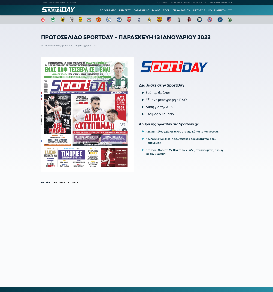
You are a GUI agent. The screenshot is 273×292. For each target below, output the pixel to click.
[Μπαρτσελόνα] (159, 19)
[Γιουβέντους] (178, 19)
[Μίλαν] (189, 19)
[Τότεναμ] (139, 19)
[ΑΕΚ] (63, 19)
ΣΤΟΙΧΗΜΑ (162, 2)
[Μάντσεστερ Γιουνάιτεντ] (98, 19)
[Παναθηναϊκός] (53, 19)
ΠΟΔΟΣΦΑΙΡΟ (108, 10)
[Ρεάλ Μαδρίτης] (149, 19)
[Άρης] (80, 19)
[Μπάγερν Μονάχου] (209, 19)
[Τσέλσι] (119, 19)
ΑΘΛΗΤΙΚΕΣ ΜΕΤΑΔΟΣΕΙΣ (196, 2)
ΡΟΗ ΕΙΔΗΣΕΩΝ (217, 10)
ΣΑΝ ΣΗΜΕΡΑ (176, 2)
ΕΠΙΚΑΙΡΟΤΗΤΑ (181, 10)
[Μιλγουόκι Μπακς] (230, 19)
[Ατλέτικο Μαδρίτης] (169, 19)
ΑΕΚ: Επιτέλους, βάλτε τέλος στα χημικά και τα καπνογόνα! (182, 131)
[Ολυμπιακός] (43, 19)
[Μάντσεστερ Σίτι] (108, 19)
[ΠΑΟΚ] (71, 19)
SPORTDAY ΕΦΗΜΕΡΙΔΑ (221, 2)
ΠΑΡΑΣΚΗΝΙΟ (141, 10)
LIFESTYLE (199, 10)
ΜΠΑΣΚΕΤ (125, 10)
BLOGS (156, 10)
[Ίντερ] (199, 19)
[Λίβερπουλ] (89, 19)
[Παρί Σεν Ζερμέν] (220, 19)
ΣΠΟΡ (166, 10)
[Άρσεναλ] (129, 19)
